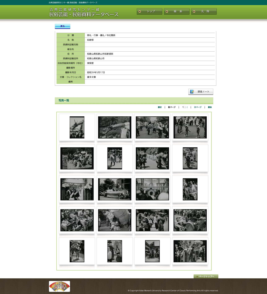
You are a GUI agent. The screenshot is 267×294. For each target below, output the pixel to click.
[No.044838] (152, 199)
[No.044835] (190, 168)
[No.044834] (152, 168)
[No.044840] (77, 230)
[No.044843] (190, 230)
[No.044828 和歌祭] (77, 137)
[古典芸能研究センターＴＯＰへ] (59, 291)
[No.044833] (114, 168)
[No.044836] (77, 199)
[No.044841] (114, 230)
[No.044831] (190, 137)
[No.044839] (190, 199)
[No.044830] (152, 137)
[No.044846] (152, 261)
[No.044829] (114, 137)
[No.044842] (152, 230)
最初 (160, 107)
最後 (210, 107)
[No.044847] (190, 261)
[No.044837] (114, 199)
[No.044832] (77, 168)
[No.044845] (114, 261)
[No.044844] (77, 261)
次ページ (197, 107)
